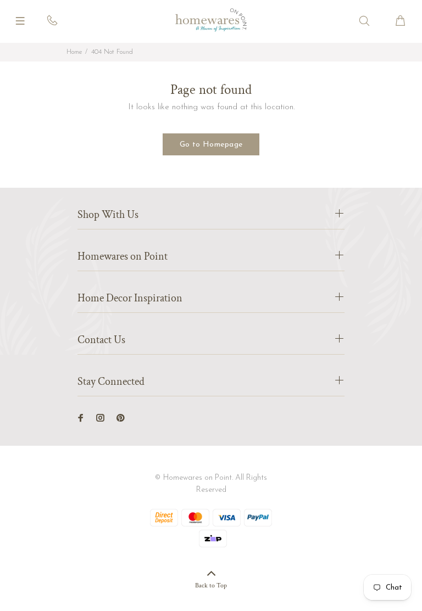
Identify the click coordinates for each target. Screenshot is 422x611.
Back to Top (211, 585)
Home (74, 52)
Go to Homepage (211, 145)
